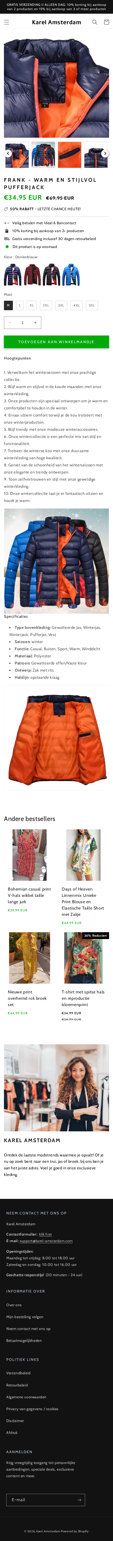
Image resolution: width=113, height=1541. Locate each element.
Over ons (14, 1305)
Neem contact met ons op (28, 1328)
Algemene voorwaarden (26, 1397)
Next (105, 153)
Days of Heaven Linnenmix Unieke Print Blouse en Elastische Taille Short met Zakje (83, 902)
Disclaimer (15, 1420)
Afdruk (12, 1432)
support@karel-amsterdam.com (46, 1240)
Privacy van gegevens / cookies (32, 1408)
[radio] (12, 274)
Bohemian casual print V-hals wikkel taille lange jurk (29, 895)
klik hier (45, 1234)
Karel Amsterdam (48, 1531)
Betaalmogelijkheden (24, 1340)
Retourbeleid (17, 1385)
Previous (8, 153)
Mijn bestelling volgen (24, 1316)
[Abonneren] (79, 1500)
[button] (6, 22)
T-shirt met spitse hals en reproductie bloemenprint (83, 998)
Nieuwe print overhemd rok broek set (27, 998)
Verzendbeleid (18, 1373)
